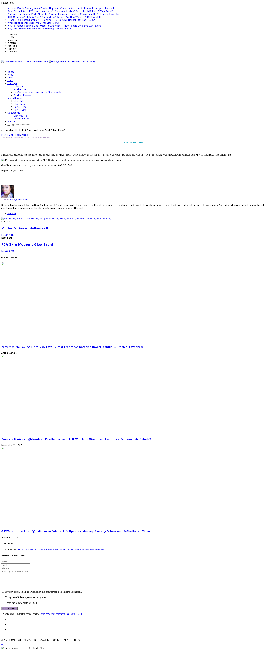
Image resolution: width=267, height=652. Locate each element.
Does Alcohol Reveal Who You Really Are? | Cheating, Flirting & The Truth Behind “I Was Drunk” (60, 11)
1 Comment (21, 134)
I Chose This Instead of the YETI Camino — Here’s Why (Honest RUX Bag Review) (51, 19)
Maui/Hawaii (14, 98)
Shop (10, 80)
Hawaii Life (20, 106)
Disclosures (20, 115)
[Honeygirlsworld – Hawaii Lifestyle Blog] (48, 61)
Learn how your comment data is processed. (60, 613)
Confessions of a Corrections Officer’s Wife (37, 92)
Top (3, 645)
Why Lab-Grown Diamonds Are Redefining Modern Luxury (39, 28)
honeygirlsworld (18, 199)
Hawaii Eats (20, 109)
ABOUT (11, 77)
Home (10, 71)
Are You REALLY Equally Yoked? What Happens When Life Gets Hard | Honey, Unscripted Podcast (60, 8)
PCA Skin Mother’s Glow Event (27, 244)
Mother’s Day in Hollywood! (24, 228)
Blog (10, 74)
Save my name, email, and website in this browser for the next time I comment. (43, 591)
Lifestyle (12, 83)
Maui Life (19, 101)
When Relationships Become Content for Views (33, 22)
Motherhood (20, 89)
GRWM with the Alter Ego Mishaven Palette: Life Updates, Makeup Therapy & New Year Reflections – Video (75, 531)
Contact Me (13, 112)
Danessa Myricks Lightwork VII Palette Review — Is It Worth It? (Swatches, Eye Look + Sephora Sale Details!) (76, 439)
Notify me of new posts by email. (21, 603)
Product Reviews (23, 95)
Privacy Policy (21, 118)
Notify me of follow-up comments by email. (26, 597)
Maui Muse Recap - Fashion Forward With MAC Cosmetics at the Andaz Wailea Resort (61, 549)
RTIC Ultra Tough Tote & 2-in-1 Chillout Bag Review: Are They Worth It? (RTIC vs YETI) (54, 16)
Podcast (11, 121)
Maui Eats (19, 103)
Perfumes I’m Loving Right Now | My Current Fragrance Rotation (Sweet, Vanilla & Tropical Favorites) (63, 13)
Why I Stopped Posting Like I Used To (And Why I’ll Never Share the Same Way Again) (54, 25)
